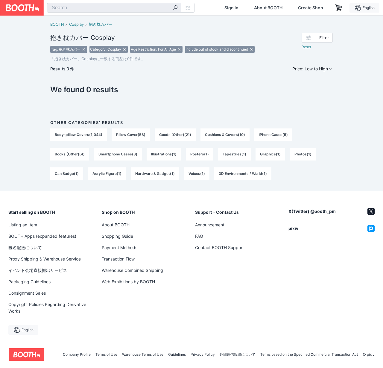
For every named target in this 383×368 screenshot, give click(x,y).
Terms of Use (106, 354)
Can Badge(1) (67, 173)
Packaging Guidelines (29, 281)
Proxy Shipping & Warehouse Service (44, 258)
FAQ (199, 236)
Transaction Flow (118, 258)
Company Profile (77, 354)
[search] (175, 8)
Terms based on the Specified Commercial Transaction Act (309, 354)
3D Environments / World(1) (243, 173)
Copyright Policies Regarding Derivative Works (47, 308)
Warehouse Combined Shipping (132, 270)
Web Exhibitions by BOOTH (128, 281)
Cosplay (76, 24)
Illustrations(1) (164, 154)
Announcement (209, 224)
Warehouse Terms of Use (142, 354)
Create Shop (310, 8)
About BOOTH (268, 8)
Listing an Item (22, 224)
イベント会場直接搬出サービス (37, 270)
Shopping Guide (117, 236)
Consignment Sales (27, 293)
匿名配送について (25, 247)
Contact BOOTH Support (219, 247)
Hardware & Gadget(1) (155, 173)
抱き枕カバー (100, 24)
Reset (306, 47)
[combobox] (114, 8)
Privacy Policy (203, 354)
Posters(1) (199, 154)
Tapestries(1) (234, 154)
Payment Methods (119, 247)
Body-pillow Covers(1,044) (78, 134)
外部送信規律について (238, 354)
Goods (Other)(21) (175, 134)
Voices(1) (197, 173)
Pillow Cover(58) (130, 134)
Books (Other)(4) (70, 154)
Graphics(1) (270, 154)
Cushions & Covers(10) (225, 134)
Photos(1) (302, 154)
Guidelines (177, 354)
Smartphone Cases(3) (117, 154)
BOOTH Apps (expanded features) (42, 236)
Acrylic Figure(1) (106, 173)
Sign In (231, 8)
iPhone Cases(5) (273, 134)
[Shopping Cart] (338, 8)
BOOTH (57, 24)
